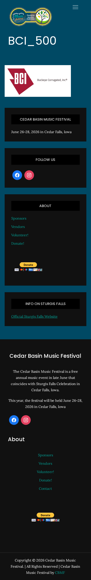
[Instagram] (29, 175)
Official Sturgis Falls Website (34, 316)
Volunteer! (19, 235)
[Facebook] (17, 175)
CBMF (60, 572)
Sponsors (18, 218)
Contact (45, 488)
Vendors (18, 226)
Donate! (17, 243)
